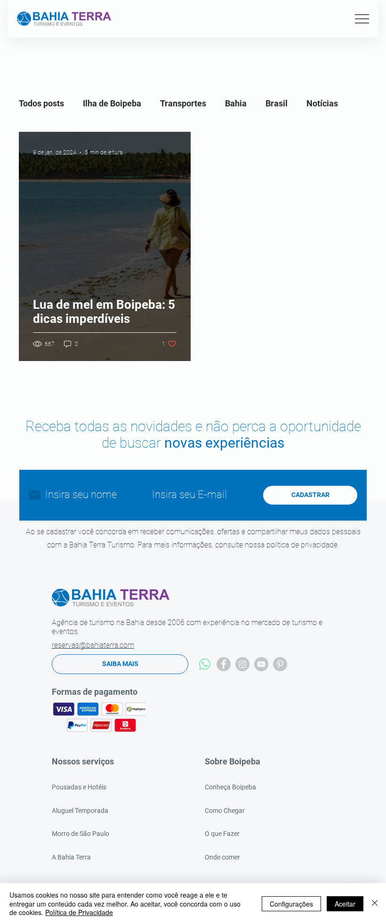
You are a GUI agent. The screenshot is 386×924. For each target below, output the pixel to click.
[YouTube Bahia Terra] (261, 664)
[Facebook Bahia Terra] (224, 664)
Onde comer (222, 857)
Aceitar (345, 903)
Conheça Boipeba (230, 787)
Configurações (291, 903)
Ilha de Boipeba (112, 103)
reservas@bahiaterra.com (93, 645)
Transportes (183, 103)
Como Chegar (225, 810)
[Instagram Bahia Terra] (242, 664)
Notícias (322, 103)
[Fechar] (374, 903)
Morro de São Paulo (80, 833)
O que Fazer (222, 833)
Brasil (276, 103)
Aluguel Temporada (80, 810)
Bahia (236, 103)
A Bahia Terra (71, 857)
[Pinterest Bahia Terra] (280, 664)
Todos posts (41, 103)
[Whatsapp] (205, 664)
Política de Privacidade (79, 912)
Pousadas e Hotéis (79, 787)
